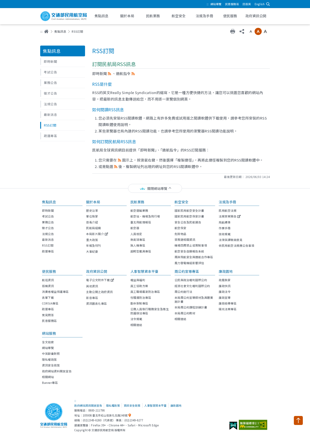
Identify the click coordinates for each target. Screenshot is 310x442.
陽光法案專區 (227, 309)
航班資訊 (48, 280)
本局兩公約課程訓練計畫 (191, 307)
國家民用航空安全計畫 (189, 210)
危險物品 (180, 234)
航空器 (134, 228)
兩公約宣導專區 (187, 271)
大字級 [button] (265, 31)
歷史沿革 (92, 210)
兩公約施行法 (183, 291)
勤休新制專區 (139, 303)
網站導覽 (216, 4)
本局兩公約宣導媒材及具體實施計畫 (194, 299)
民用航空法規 (227, 210)
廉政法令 (225, 291)
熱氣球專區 (137, 239)
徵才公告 (48, 228)
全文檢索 (48, 342)
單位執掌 (92, 216)
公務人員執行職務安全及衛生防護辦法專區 (149, 311)
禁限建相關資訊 (185, 239)
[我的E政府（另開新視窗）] (233, 427)
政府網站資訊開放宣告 (88, 405)
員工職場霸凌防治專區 (145, 291)
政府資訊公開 (96, 271)
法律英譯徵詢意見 (230, 240)
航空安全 (182, 201)
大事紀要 (92, 251)
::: (208, 4)
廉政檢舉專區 (227, 303)
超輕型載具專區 (140, 251)
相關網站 (48, 377)
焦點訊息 (60, 31)
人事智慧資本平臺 (144, 271)
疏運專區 (48, 251)
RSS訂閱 (48, 245)
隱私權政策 (49, 359)
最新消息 (48, 239)
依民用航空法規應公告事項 (236, 245)
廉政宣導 (225, 297)
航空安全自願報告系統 (189, 251)
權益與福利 (137, 280)
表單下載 (48, 297)
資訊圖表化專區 (96, 303)
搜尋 (268, 4)
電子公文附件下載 (98, 280)
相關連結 (136, 325)
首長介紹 (92, 222)
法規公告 (48, 234)
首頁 (46, 31)
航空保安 (180, 228)
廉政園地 (226, 271)
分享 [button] (241, 31)
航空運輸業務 (139, 210)
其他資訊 (92, 286)
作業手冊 (225, 228)
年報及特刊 (93, 245)
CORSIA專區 (50, 303)
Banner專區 (50, 382)
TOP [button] (298, 420)
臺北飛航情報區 (140, 222)
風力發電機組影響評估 (189, 263)
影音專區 (92, 298)
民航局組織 (93, 228)
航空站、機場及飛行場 (145, 216)
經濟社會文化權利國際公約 (192, 286)
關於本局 (93, 201)
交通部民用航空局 (63, 16)
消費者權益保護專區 (55, 291)
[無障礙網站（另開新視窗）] (253, 426)
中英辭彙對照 (51, 353)
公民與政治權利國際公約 (191, 280)
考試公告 (48, 216)
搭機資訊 (48, 286)
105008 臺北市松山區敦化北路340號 (105, 415)
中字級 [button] (258, 31)
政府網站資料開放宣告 (57, 371)
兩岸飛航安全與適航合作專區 (194, 257)
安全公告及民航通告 (188, 222)
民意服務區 (232, 4)
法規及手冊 (227, 201)
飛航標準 (225, 222)
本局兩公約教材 (185, 313)
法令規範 (136, 319)
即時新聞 (48, 210)
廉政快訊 (225, 286)
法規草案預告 (227, 216)
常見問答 (48, 315)
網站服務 (49, 333)
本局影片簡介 (95, 234)
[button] (62, 61)
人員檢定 (136, 234)
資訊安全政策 (51, 365)
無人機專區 (137, 245)
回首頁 (247, 4)
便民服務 (49, 271)
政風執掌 (225, 280)
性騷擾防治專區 (140, 297)
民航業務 (137, 201)
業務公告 (48, 222)
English (260, 4)
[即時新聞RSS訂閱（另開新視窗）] (109, 73)
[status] (155, 188)
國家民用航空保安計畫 (189, 216)
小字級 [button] (250, 31)
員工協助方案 (139, 286)
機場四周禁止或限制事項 (191, 245)
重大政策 (92, 240)
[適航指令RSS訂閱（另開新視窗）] (133, 73)
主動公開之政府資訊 (99, 292)
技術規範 (225, 234)
